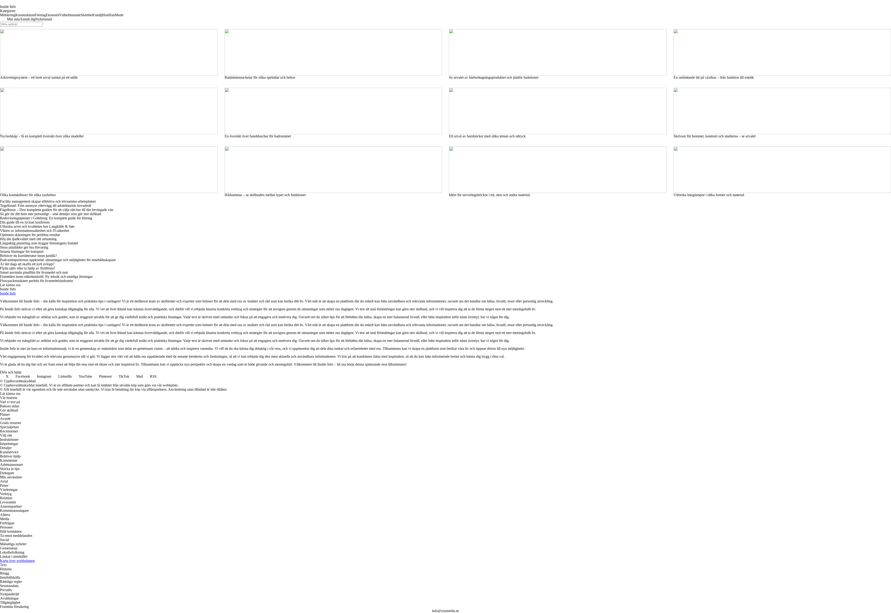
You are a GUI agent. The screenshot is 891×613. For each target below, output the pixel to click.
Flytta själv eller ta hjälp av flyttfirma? (27, 268)
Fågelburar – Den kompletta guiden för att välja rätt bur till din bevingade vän (56, 210)
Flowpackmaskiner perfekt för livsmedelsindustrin (36, 281)
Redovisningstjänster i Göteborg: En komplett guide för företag (46, 218)
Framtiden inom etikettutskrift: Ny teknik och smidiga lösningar (46, 277)
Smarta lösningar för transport (21, 251)
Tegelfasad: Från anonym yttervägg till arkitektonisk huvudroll (45, 206)
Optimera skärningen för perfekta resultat (30, 235)
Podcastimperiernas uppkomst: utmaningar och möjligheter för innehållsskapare (58, 260)
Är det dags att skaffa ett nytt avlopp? (27, 264)
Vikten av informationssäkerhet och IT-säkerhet (34, 231)
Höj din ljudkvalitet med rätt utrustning (28, 239)
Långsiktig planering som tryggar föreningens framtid (39, 243)
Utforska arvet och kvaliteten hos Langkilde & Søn (37, 226)
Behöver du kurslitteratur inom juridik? (28, 256)
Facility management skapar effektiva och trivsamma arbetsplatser (48, 201)
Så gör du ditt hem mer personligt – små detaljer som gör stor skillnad (50, 214)
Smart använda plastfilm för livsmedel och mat (34, 272)
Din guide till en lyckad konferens (25, 222)
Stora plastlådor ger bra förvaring (24, 247)
